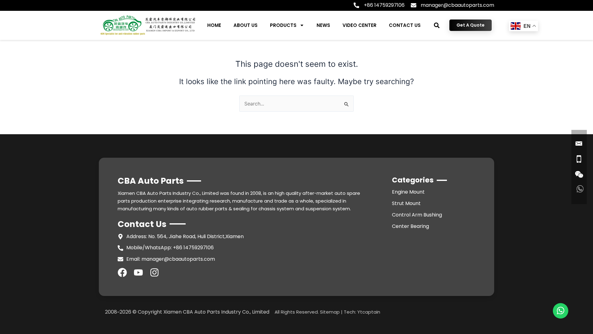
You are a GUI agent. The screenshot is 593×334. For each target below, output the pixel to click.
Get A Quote (470, 25)
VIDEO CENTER (359, 25)
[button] (437, 25)
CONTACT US (405, 25)
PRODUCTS (283, 25)
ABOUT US (245, 25)
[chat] (560, 311)
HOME (214, 25)
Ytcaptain (368, 312)
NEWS (323, 25)
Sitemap (330, 312)
